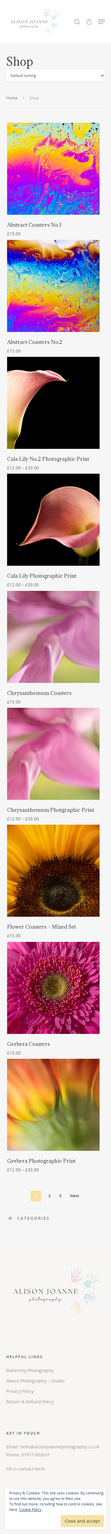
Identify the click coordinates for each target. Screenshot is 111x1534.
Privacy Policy (20, 1391)
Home (12, 98)
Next (74, 1195)
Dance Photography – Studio (35, 1381)
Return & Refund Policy (30, 1402)
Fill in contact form (25, 1469)
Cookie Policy (30, 1509)
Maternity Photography (30, 1370)
